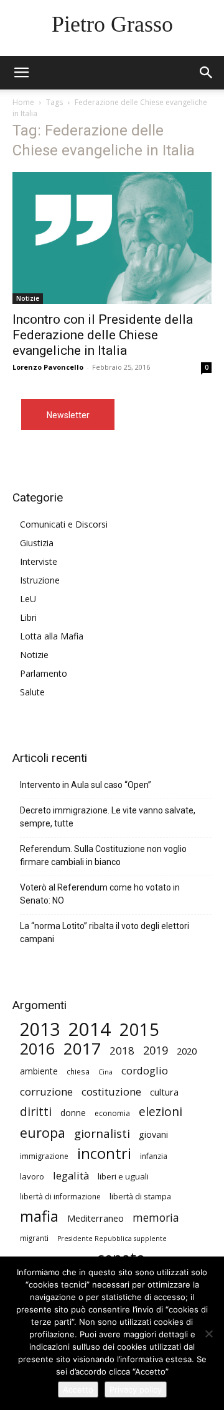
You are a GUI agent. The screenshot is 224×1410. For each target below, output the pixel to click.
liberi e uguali (123, 1176)
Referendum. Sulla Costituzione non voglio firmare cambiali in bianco (103, 855)
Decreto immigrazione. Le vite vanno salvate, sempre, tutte (107, 816)
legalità (71, 1175)
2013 (40, 1029)
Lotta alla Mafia (51, 636)
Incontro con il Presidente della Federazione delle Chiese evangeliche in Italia (102, 335)
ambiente (39, 1071)
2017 (82, 1048)
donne (73, 1113)
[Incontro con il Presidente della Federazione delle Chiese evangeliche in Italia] (112, 238)
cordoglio (144, 1070)
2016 (37, 1048)
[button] (206, 72)
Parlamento (43, 673)
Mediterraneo (95, 1218)
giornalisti (102, 1133)
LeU (28, 599)
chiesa (78, 1071)
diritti (36, 1111)
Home (23, 102)
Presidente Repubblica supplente (112, 1238)
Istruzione (40, 580)
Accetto (78, 1389)
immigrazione (44, 1156)
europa (42, 1132)
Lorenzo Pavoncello (47, 367)
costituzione (111, 1091)
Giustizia (37, 543)
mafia (39, 1215)
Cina (105, 1072)
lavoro (32, 1176)
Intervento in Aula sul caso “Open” (85, 785)
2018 (122, 1050)
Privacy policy (136, 1389)
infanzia (153, 1156)
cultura (164, 1092)
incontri (104, 1153)
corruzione (46, 1091)
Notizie (27, 298)
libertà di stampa (140, 1196)
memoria (156, 1217)
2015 (139, 1029)
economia (112, 1113)
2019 (155, 1050)
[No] (208, 1333)
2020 (187, 1051)
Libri (28, 617)
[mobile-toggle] (21, 72)
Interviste (38, 561)
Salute (32, 692)
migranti (34, 1238)
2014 (89, 1029)
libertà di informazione (60, 1196)
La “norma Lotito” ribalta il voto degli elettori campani (104, 932)
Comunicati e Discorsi (64, 524)
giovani (153, 1134)
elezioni (160, 1112)
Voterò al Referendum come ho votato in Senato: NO (100, 893)
